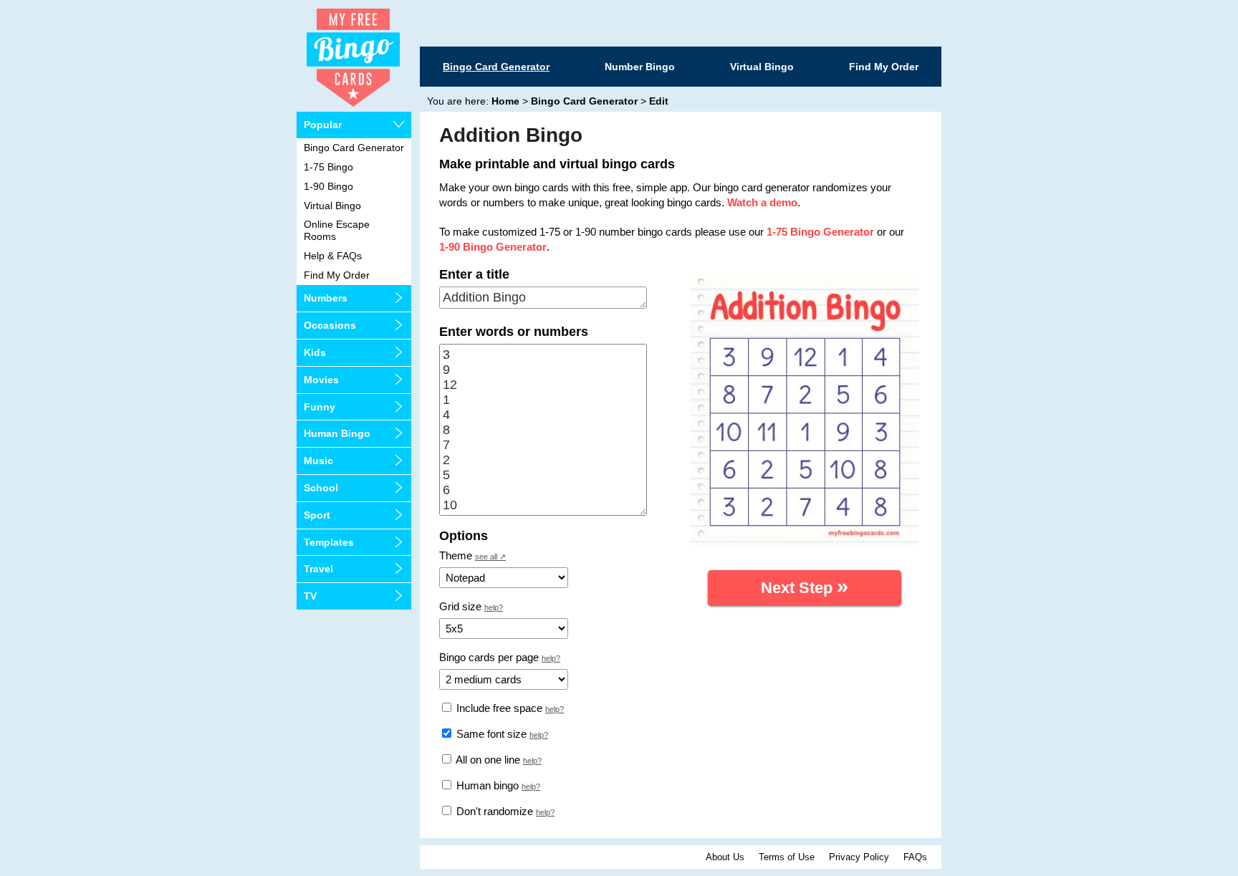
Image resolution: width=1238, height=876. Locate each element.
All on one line (487, 760)
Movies (321, 379)
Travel (318, 568)
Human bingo (486, 785)
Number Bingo (640, 66)
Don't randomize (493, 811)
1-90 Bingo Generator (493, 247)
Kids (315, 352)
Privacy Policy (859, 857)
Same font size (490, 734)
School (321, 488)
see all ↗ (490, 556)
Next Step (804, 585)
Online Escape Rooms (337, 230)
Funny (319, 407)
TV (310, 596)
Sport (317, 515)
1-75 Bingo (328, 167)
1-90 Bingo (328, 186)
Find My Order (883, 66)
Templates (329, 542)
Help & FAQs (333, 255)
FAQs (915, 857)
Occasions (330, 325)
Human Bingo (337, 433)
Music (318, 460)
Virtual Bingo (762, 66)
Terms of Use (787, 857)
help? (493, 607)
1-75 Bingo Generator (820, 232)
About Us (725, 857)
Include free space (498, 708)
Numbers (325, 298)
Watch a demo (762, 202)
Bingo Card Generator (496, 66)
